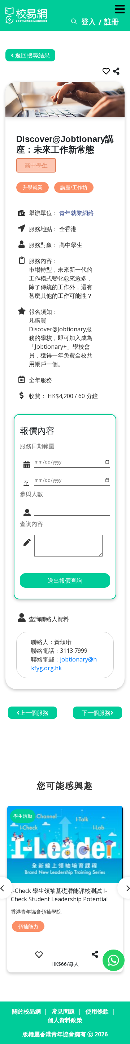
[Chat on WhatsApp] (114, 960)
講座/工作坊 (73, 187)
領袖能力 (28, 926)
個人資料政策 (65, 1020)
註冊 (111, 22)
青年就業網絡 (76, 213)
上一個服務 (34, 713)
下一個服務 (96, 713)
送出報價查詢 (65, 580)
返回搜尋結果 (32, 55)
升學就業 (32, 187)
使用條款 (97, 1011)
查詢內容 (31, 524)
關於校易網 (26, 1011)
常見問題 (63, 1011)
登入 (88, 22)
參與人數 (31, 494)
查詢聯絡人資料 (48, 619)
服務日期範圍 (37, 446)
